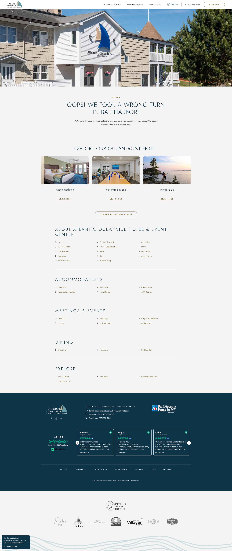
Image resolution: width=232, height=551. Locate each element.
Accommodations (112, 4)
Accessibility (146, 256)
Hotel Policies (64, 261)
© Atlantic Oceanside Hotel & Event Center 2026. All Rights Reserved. (116, 480)
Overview (62, 287)
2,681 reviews (62, 445)
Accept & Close (10, 546)
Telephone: (93, 418)
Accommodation (65, 189)
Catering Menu (147, 323)
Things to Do (155, 4)
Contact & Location (108, 242)
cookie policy (18, 543)
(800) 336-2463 (107, 414)
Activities (104, 377)
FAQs (143, 247)
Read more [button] (83, 453)
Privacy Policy (105, 261)
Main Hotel (104, 287)
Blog (102, 256)
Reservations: (95, 414)
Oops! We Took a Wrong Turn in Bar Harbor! (116, 108)
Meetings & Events (135, 4)
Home (60, 242)
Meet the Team (64, 247)
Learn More (65, 199)
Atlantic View (146, 287)
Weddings (104, 319)
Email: (91, 411)
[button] (214, 4)
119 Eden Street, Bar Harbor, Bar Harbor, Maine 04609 (110, 406)
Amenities (145, 242)
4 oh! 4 (116, 97)
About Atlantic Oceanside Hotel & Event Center (111, 232)
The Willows (105, 292)
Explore (65, 368)
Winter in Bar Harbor (149, 377)
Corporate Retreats (149, 319)
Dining (64, 342)
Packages (62, 256)
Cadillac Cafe (146, 350)
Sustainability (63, 251)
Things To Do (63, 377)
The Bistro (104, 350)
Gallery (102, 251)
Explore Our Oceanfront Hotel (116, 148)
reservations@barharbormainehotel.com (111, 411)
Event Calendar (64, 381)
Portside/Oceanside (66, 292)
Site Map (139, 470)
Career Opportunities (108, 247)
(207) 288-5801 (104, 418)
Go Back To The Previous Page (116, 214)
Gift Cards (145, 251)
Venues (61, 323)
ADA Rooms (146, 292)
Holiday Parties (106, 323)
